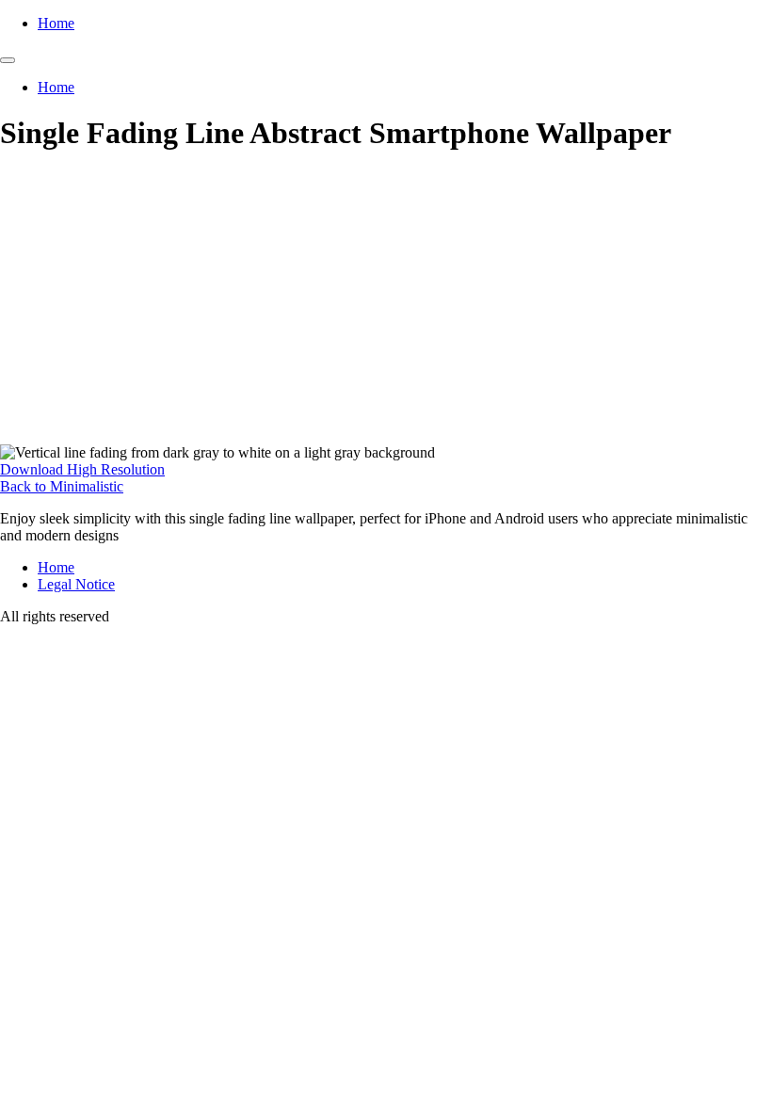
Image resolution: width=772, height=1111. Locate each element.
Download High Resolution (82, 469)
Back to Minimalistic (61, 486)
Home (56, 23)
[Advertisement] (386, 303)
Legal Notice (76, 584)
